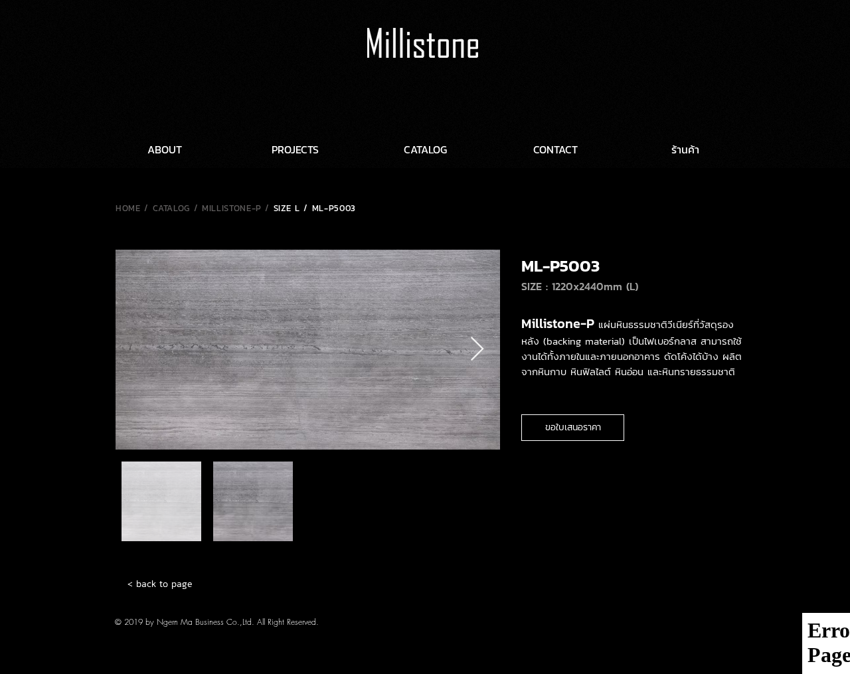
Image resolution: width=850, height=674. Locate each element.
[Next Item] (477, 350)
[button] (572, 427)
